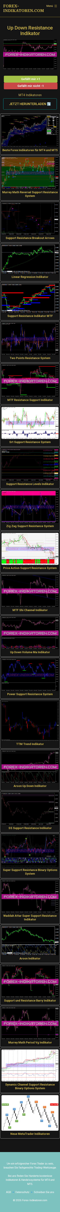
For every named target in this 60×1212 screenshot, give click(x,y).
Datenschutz (22, 1192)
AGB (8, 1192)
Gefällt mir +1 (30, 79)
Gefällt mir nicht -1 (30, 86)
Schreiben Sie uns (44, 1192)
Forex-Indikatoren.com (23, 8)
